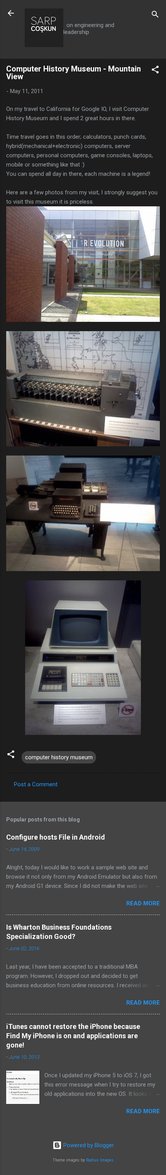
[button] (155, 71)
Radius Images (99, 1160)
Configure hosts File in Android (55, 837)
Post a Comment (36, 784)
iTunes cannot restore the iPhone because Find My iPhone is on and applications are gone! (73, 1035)
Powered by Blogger (88, 1145)
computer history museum (59, 757)
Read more (143, 903)
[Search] (155, 15)
